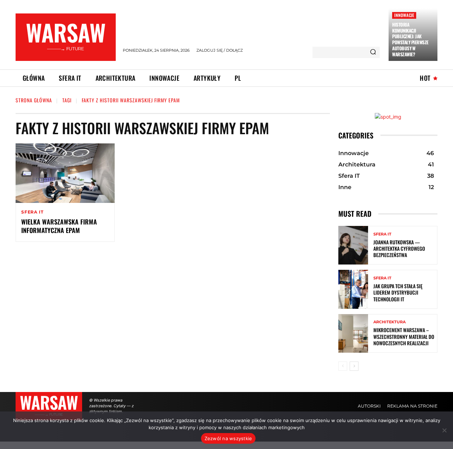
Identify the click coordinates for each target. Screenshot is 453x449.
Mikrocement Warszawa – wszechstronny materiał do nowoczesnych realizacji (403, 336)
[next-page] (354, 366)
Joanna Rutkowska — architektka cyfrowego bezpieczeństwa (399, 248)
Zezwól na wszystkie (228, 438)
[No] (444, 430)
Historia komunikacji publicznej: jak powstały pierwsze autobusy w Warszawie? (410, 39)
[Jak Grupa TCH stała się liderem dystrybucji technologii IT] (353, 289)
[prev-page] (342, 366)
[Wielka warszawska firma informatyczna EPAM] (65, 173)
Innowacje (404, 15)
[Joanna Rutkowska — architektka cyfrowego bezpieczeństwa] (353, 245)
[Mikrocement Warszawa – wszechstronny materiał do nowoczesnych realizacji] (353, 333)
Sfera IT (32, 212)
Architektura (389, 322)
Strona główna (34, 100)
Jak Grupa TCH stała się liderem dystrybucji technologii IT (398, 292)
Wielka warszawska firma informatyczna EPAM (59, 225)
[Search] (373, 52)
